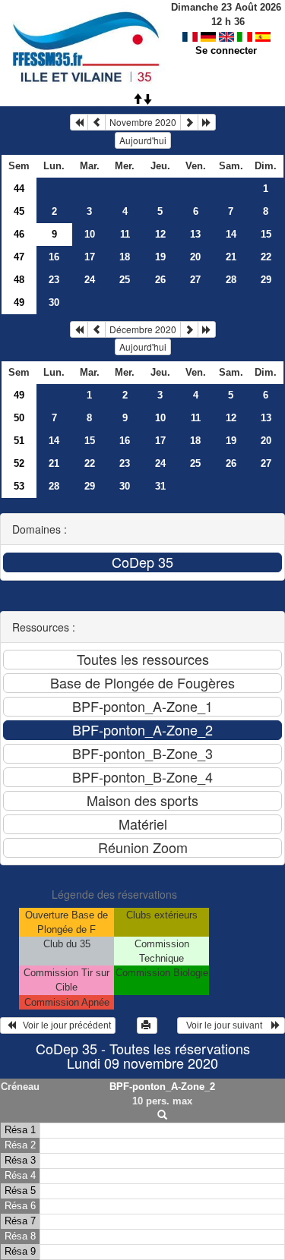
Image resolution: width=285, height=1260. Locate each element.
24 (89, 279)
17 (89, 257)
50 (19, 418)
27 (195, 279)
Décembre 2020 (142, 329)
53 (19, 486)
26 (160, 279)
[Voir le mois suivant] (189, 122)
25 (124, 279)
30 (54, 302)
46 (19, 234)
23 (54, 279)
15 (266, 234)
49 (19, 302)
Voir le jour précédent (63, 1025)
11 (125, 234)
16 (54, 257)
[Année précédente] (79, 122)
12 (160, 234)
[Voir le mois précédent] (96, 122)
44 (19, 188)
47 (19, 257)
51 (19, 440)
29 (266, 279)
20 (195, 257)
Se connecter (226, 50)
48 (19, 279)
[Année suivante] (207, 122)
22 (266, 257)
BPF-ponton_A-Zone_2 (162, 1086)
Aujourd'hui (142, 140)
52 (19, 463)
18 (124, 257)
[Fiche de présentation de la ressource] (162, 1115)
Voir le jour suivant (226, 1025)
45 (19, 211)
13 (195, 234)
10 (89, 234)
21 (231, 257)
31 (160, 486)
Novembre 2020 (142, 121)
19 (160, 257)
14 (231, 234)
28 (231, 279)
